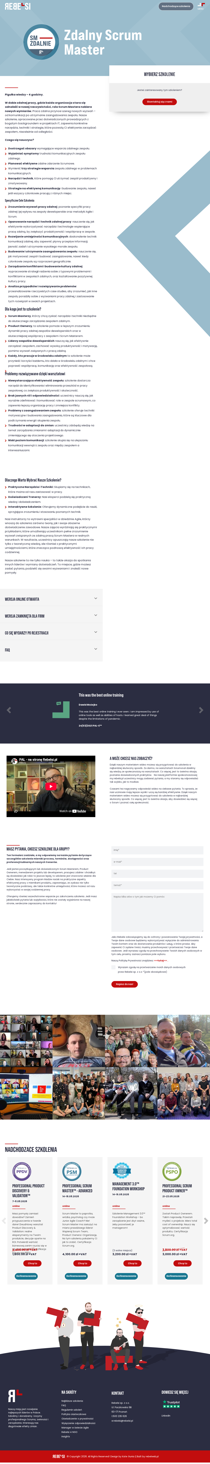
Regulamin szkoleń (72, 1410)
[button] (51, 597)
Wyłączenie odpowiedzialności (78, 1423)
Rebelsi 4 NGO (69, 1432)
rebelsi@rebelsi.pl (123, 1421)
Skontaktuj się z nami (159, 101)
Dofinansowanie (26, 1276)
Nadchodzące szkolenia (176, 6)
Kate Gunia (128, 1457)
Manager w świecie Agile (75, 1428)
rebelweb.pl (152, 1457)
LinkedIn (166, 1416)
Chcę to (32, 1263)
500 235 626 (120, 1416)
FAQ (64, 1406)
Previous (10, 710)
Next (200, 710)
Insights (66, 1437)
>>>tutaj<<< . (161, 961)
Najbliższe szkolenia (72, 1401)
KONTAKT (118, 1393)
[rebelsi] (17, 6)
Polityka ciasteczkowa (74, 1414)
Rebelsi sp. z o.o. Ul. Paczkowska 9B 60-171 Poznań (122, 1407)
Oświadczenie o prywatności (77, 1419)
